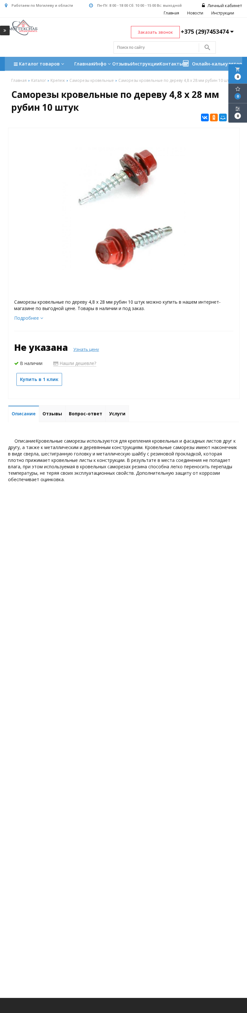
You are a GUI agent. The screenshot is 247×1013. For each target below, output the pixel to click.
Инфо (101, 64)
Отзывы (121, 64)
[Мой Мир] (223, 117)
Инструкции (222, 13)
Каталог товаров (40, 64)
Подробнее (27, 318)
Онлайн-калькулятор (216, 64)
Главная (171, 13)
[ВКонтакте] (205, 117)
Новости (195, 13)
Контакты (171, 64)
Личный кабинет (224, 5)
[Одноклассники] (214, 117)
